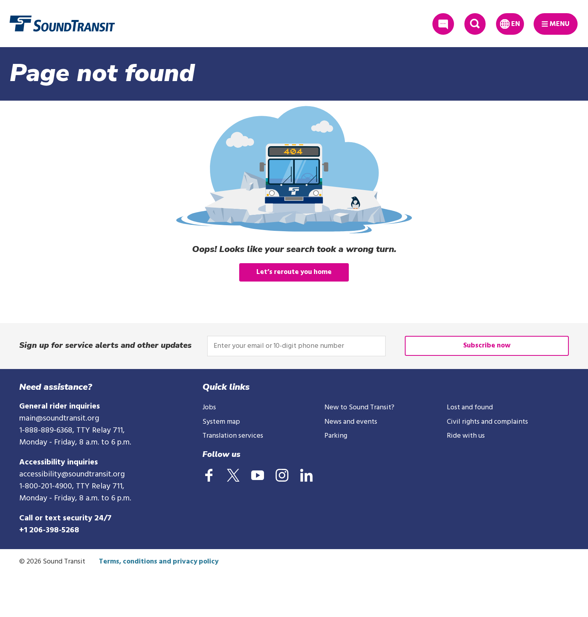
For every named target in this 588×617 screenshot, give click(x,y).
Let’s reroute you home (294, 272)
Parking (335, 436)
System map (221, 422)
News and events (350, 422)
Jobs (209, 407)
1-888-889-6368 (45, 430)
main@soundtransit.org (59, 418)
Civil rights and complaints (487, 422)
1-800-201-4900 (45, 486)
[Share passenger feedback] (443, 23)
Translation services (232, 436)
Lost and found (470, 407)
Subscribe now (486, 345)
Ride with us (466, 436)
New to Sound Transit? (359, 407)
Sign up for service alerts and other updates (105, 345)
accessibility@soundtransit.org (72, 474)
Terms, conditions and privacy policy (158, 561)
